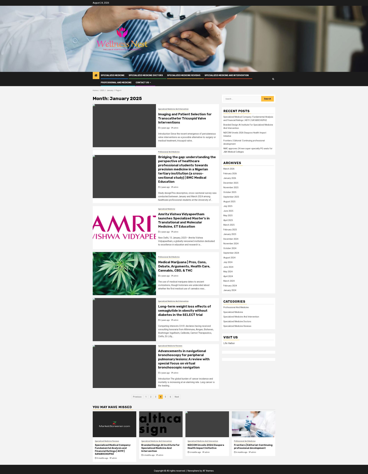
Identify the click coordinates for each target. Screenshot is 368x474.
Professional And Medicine (116, 82)
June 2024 (228, 267)
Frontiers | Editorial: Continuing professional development (253, 446)
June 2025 (228, 211)
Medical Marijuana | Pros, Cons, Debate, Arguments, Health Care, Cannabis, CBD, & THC (184, 266)
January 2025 (229, 234)
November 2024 (230, 243)
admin (175, 128)
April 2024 (228, 276)
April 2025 (228, 220)
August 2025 (229, 201)
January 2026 (229, 178)
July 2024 (227, 262)
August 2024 (229, 257)
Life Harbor (229, 343)
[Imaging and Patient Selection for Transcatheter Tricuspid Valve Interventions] (124, 125)
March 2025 (228, 225)
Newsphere (193, 470)
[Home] (96, 76)
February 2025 (230, 229)
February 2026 (230, 173)
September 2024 (231, 253)
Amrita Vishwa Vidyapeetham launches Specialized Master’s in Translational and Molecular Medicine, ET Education (184, 220)
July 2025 (227, 206)
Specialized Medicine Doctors (146, 75)
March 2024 (228, 281)
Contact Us (142, 82)
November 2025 (230, 187)
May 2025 (227, 215)
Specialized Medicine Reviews (183, 75)
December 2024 (230, 239)
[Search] (273, 79)
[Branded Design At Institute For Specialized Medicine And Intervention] (161, 424)
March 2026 (228, 169)
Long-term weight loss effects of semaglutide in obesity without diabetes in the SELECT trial (184, 310)
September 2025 (231, 197)
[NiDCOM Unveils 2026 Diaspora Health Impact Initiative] (207, 424)
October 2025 (229, 192)
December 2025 (230, 183)
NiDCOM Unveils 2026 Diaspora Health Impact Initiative (206, 446)
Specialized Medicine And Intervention (227, 75)
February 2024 (230, 285)
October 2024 (229, 248)
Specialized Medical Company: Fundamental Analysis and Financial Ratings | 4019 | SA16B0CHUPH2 (113, 449)
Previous (137, 397)
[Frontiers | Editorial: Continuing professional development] (253, 424)
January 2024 (229, 290)
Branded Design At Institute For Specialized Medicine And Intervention (160, 448)
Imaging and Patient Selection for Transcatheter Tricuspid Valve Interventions (185, 118)
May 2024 (227, 271)
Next (177, 397)
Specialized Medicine (112, 75)
